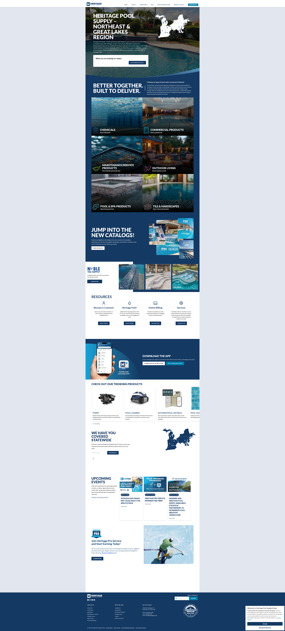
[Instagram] (90, 600)
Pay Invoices (155, 323)
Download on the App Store (153, 363)
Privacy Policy (109, 628)
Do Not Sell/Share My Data (127, 628)
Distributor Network (120, 612)
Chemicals (89, 608)
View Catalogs (98, 248)
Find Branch (113, 452)
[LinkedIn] (92, 600)
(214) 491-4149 (149, 612)
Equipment (90, 612)
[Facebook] (88, 600)
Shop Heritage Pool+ (137, 62)
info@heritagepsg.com (151, 615)
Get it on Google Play (175, 363)
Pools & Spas (90, 618)
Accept (265, 624)
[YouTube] (94, 600)
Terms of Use (117, 628)
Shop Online (130, 323)
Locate (193, 598)
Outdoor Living (91, 616)
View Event (124, 506)
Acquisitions (118, 610)
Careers (117, 616)
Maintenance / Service (92, 614)
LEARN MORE (94, 281)
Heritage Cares (118, 614)
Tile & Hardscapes (91, 620)
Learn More (97, 558)
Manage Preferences (265, 627)
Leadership (117, 608)
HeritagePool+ (193, 4)
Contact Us (181, 323)
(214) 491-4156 (148, 614)
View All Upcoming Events (100, 497)
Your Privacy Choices (141, 628)
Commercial (90, 610)
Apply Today (104, 323)
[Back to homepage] (94, 4)
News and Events (119, 618)
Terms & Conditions (107, 553)
